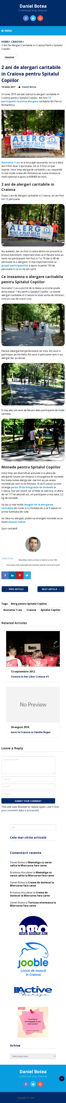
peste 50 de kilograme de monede (32, 487)
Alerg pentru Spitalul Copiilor (29, 603)
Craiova (16, 41)
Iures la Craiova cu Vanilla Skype (30, 732)
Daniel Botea (33, 6)
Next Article (50, 589)
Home (5, 41)
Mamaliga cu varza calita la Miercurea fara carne (31, 864)
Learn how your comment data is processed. (30, 808)
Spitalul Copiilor (50, 610)
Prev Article (16, 589)
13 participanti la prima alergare (26, 99)
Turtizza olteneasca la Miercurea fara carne (33, 904)
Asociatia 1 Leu (10, 162)
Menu (8, 30)
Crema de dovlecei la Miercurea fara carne (32, 884)
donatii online (16, 522)
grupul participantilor (14, 265)
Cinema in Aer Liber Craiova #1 (30, 676)
